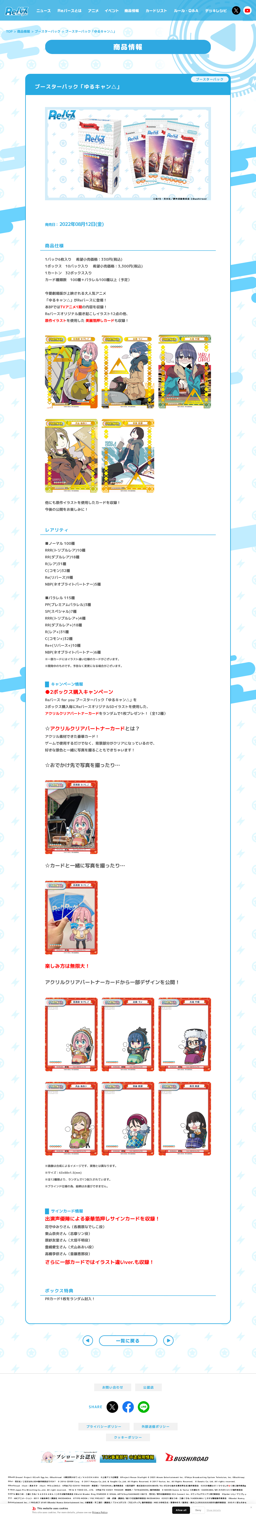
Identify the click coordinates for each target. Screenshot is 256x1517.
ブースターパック (48, 31)
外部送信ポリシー (156, 1426)
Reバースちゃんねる (247, 10)
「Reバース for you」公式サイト (17, 11)
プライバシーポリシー (104, 1426)
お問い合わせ (112, 1387)
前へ (88, 1340)
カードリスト (157, 10)
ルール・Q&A (186, 10)
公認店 (148, 1387)
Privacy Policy (99, 1512)
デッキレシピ (216, 10)
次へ (168, 1340)
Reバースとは (69, 10)
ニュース (43, 10)
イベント (111, 10)
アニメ (93, 10)
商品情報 (132, 10)
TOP (9, 31)
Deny (198, 1510)
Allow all (181, 1510)
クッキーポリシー (128, 1437)
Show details (214, 1510)
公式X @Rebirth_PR (236, 10)
